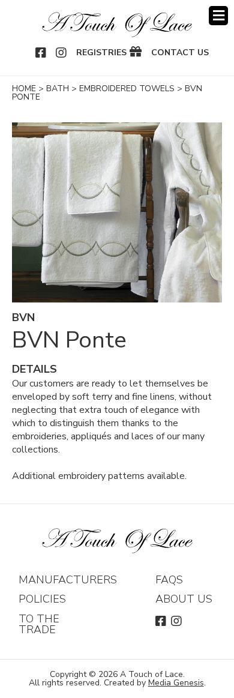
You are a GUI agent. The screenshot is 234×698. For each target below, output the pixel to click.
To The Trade (39, 624)
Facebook (41, 53)
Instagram (62, 53)
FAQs (169, 580)
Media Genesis (176, 682)
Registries (101, 53)
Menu (218, 15)
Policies (42, 599)
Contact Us (180, 53)
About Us (183, 599)
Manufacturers (68, 580)
